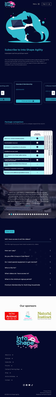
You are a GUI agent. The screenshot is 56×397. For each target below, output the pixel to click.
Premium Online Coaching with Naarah (49, 146)
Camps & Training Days (12, 369)
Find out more (27, 101)
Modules (7, 358)
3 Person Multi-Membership (45, 143)
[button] (2, 93)
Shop (6, 373)
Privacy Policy (47, 391)
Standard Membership (37, 134)
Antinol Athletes (10, 376)
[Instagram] (24, 385)
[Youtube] (29, 385)
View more (9, 231)
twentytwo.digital (46, 394)
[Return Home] (28, 341)
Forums (7, 365)
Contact (7, 380)
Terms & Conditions (45, 392)
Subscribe (8, 362)
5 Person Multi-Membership (47, 143)
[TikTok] (32, 385)
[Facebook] (26, 385)
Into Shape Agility (14, 394)
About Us (8, 355)
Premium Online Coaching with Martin (51, 145)
